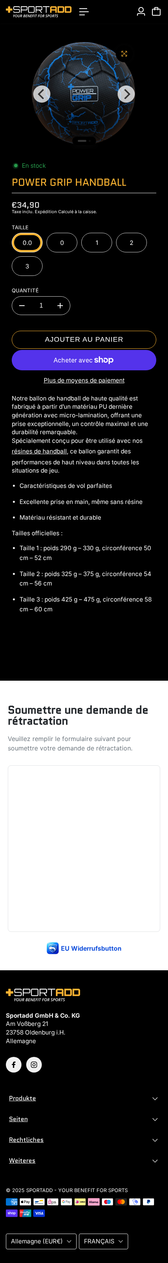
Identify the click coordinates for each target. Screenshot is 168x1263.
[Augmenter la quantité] (60, 305)
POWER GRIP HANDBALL (69, 182)
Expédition (46, 211)
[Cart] (156, 11)
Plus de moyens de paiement (84, 380)
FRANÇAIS (99, 1241)
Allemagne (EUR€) (37, 1241)
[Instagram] (34, 1065)
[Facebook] (13, 1065)
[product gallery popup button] (124, 53)
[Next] (126, 94)
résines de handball (39, 451)
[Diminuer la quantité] (22, 305)
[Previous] (41, 94)
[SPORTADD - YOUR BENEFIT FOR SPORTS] (38, 12)
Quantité (25, 290)
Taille (20, 227)
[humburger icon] (84, 11)
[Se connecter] (141, 11)
